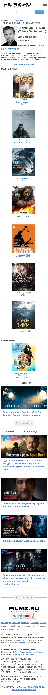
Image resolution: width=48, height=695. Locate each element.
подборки (15, 626)
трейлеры (6, 623)
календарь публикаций (35, 626)
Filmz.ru (21, 643)
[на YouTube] (27, 616)
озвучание (13, 49)
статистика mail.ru (9, 629)
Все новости (24, 423)
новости (16, 623)
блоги (43, 623)
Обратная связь (36, 687)
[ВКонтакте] (14, 616)
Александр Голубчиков (32, 652)
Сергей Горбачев (25, 655)
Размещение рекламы (24, 689)
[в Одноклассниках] (33, 616)
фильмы (25, 623)
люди (4, 626)
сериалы (35, 623)
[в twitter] (21, 616)
